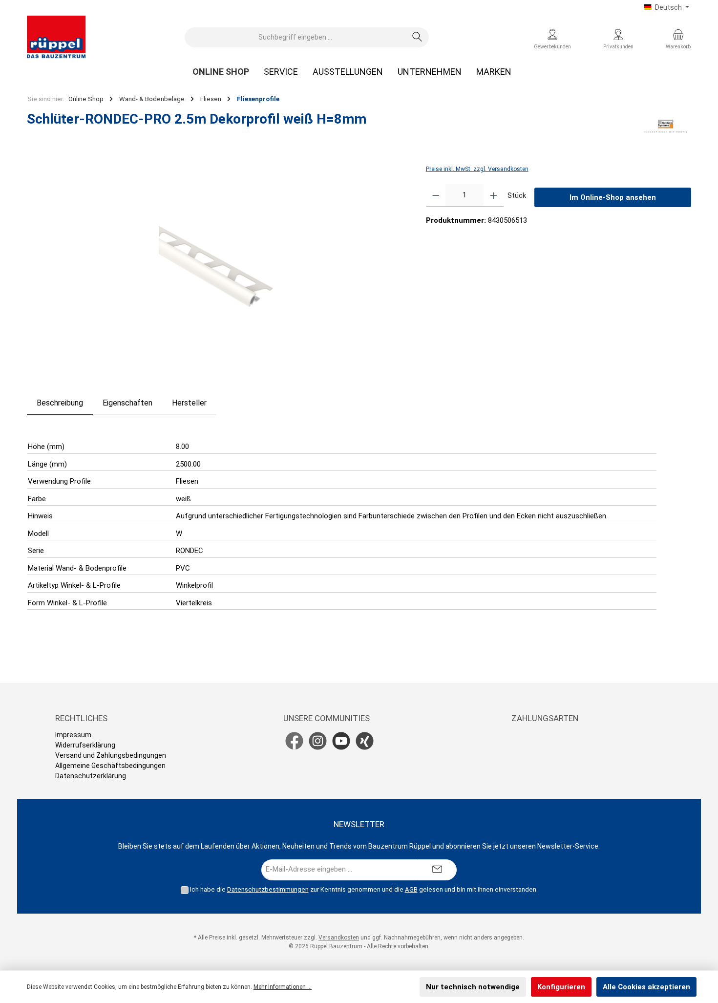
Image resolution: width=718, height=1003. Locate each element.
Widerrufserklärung (85, 745)
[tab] (60, 403)
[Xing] (365, 741)
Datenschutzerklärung (90, 776)
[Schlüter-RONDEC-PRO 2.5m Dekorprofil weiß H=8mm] (216, 267)
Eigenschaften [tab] (127, 402)
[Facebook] (294, 741)
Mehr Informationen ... (282, 986)
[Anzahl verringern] (436, 195)
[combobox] (295, 37)
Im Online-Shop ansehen (613, 197)
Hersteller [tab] (189, 402)
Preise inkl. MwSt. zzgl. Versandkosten (477, 169)
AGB (411, 889)
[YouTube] (341, 741)
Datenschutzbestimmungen (268, 889)
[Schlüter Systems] (665, 126)
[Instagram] (318, 741)
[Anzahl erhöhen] (494, 195)
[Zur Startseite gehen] (56, 37)
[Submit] (437, 869)
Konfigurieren (561, 986)
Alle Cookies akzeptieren (646, 986)
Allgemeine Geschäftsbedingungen (110, 765)
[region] (216, 268)
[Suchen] (417, 37)
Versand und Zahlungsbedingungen (110, 755)
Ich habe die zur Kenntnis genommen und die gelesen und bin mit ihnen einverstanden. (364, 889)
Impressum (73, 735)
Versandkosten (338, 937)
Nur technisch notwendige (473, 986)
